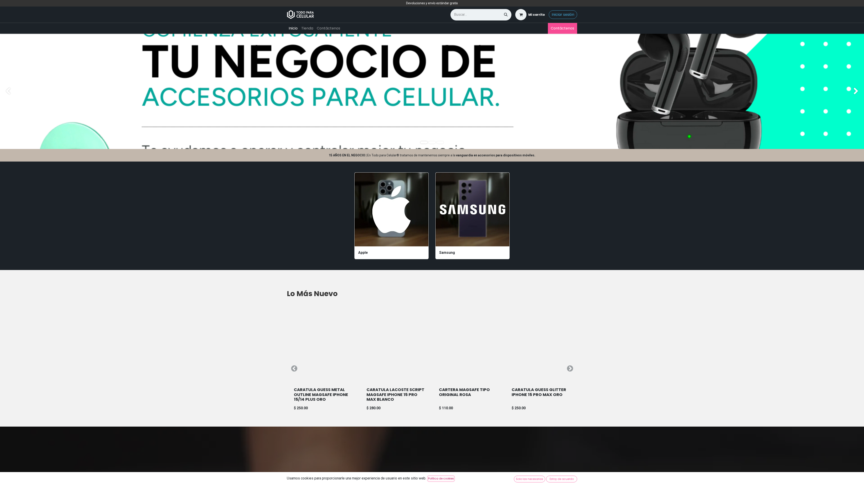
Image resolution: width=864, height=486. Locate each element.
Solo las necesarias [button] (529, 479)
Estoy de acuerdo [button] (562, 479)
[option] (432, 368)
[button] (294, 368)
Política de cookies (441, 478)
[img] (34, 91)
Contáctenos (562, 28)
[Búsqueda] (505, 14)
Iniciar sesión (563, 14)
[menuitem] (293, 28)
